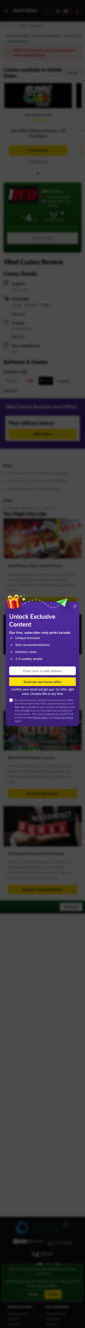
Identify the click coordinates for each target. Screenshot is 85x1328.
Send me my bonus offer (42, 681)
